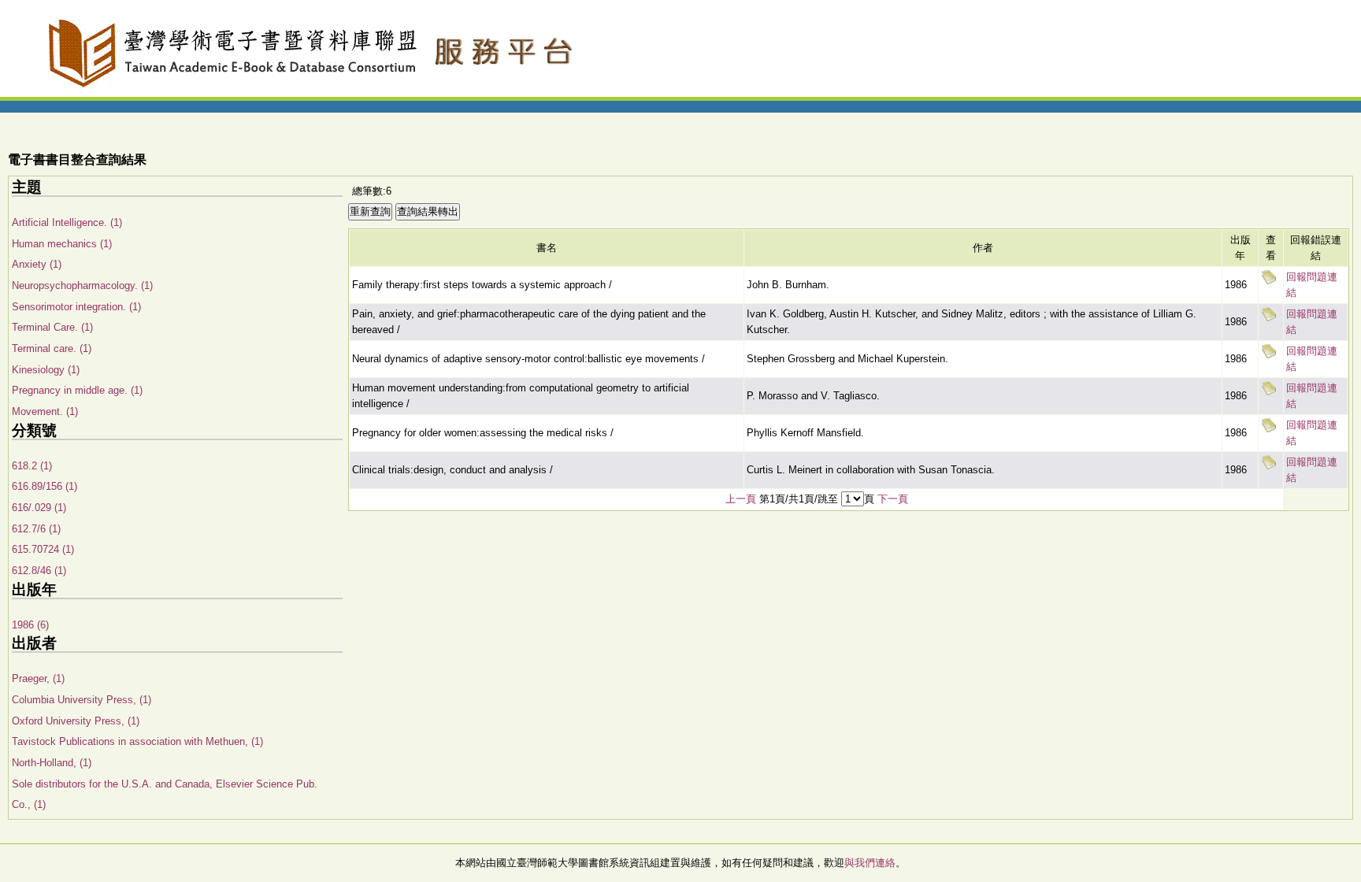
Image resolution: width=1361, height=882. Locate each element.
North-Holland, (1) (51, 763)
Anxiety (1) (36, 264)
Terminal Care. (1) (52, 327)
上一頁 (740, 499)
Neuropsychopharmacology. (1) (82, 285)
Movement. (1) (45, 411)
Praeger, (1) (38, 678)
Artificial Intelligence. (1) (67, 222)
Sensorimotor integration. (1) (76, 307)
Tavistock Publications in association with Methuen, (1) (137, 741)
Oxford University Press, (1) (75, 721)
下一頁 (892, 499)
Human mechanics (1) (62, 244)
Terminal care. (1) (51, 348)
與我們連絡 (870, 863)
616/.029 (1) (39, 507)
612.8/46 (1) (39, 570)
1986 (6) (30, 625)
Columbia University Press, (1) (81, 700)
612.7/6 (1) (36, 529)
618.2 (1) (32, 466)
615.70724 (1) (43, 549)
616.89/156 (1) (44, 486)
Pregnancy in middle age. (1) (77, 390)
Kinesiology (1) (46, 370)
